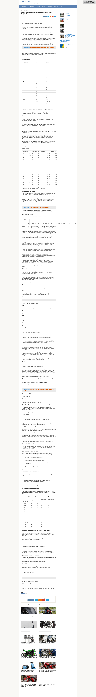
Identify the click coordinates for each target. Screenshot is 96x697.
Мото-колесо (25, 2)
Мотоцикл (43, 6)
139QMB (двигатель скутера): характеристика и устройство (70, 14)
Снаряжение (49, 6)
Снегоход (38, 6)
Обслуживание (31, 6)
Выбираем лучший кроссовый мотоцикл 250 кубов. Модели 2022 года (70, 35)
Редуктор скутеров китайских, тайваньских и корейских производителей (66, 40)
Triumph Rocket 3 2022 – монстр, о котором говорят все (69, 25)
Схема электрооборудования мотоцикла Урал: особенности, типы (69, 30)
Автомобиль (24, 6)
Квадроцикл (56, 6)
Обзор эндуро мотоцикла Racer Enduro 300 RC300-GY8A (70, 45)
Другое (62, 6)
